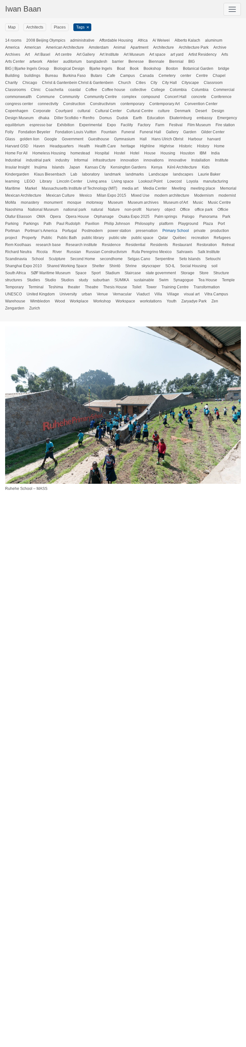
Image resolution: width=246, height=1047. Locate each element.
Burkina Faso (74, 75)
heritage (128, 146)
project (11, 237)
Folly (9, 132)
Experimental (90, 125)
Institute (221, 160)
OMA (41, 216)
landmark (112, 174)
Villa (158, 294)
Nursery (153, 209)
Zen (214, 301)
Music (198, 202)
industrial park (38, 160)
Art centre (63, 54)
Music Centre (219, 202)
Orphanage (104, 216)
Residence (111, 245)
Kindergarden (17, 174)
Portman (12, 230)
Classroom (213, 82)
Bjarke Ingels (100, 68)
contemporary (132, 104)
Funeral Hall (150, 132)
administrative (82, 40)
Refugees (222, 237)
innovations (154, 160)
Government (72, 139)
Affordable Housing (116, 40)
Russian (74, 252)
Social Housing (193, 266)
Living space (122, 181)
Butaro (96, 75)
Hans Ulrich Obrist (167, 139)
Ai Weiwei (161, 40)
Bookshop (152, 68)
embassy (204, 118)
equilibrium (15, 125)
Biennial (176, 61)
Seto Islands (190, 259)
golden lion (29, 139)
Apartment (139, 47)
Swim (163, 280)
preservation (147, 230)
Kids (205, 167)
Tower (151, 287)
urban (87, 294)
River (57, 252)
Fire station (225, 125)
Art (27, 54)
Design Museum (19, 118)
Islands (58, 167)
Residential (135, 245)
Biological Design (69, 68)
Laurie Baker (209, 174)
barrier (118, 61)
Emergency (227, 118)
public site (118, 237)
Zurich (34, 308)
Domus (105, 118)
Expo (111, 125)
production (219, 230)
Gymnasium (124, 139)
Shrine (131, 266)
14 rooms (13, 40)
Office (185, 209)
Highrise (167, 146)
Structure (221, 273)
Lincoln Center (69, 181)
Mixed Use (140, 195)
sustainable (144, 280)
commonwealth (18, 97)
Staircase (133, 273)
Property (29, 237)
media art (130, 188)
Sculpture (57, 259)
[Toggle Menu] (232, 9)
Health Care (105, 146)
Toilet (136, 287)
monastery (30, 202)
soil (214, 266)
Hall (143, 139)
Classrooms (15, 89)
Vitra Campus (216, 294)
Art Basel (42, 54)
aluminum (213, 40)
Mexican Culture (60, 195)
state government (161, 273)
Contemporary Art (164, 104)
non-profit (133, 209)
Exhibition (65, 125)
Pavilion (92, 223)
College (158, 89)
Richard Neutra (18, 252)
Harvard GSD (17, 146)
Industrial (13, 160)
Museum (115, 202)
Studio (50, 280)
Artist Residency (202, 54)
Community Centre (100, 97)
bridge (223, 68)
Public (46, 237)
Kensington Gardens (128, 167)
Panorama (208, 216)
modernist (227, 195)
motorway (94, 202)
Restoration (207, 245)
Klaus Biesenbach (50, 174)
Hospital (102, 153)
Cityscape (190, 82)
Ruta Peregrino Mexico (152, 252)
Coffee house (113, 89)
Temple (228, 280)
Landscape (158, 174)
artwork (35, 61)
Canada (147, 75)
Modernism (204, 195)
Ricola (42, 252)
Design (218, 111)
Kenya (156, 167)
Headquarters (62, 146)
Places (60, 27)
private (200, 230)
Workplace (79, 301)
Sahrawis (184, 252)
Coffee (91, 89)
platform (166, 223)
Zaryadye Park (194, 301)
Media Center (155, 188)
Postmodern (92, 230)
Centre (202, 75)
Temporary (14, 287)
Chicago (29, 82)
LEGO (29, 181)
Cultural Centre (140, 111)
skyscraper (151, 266)
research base (48, 245)
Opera (55, 216)
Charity (11, 82)
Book (134, 68)
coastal (74, 89)
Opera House (77, 216)
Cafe (111, 75)
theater (74, 287)
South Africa (15, 273)
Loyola (192, 181)
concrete (198, 97)
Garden (189, 132)
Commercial (223, 89)
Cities (141, 82)
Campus (127, 75)
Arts (224, 54)
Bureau (51, 75)
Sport (96, 273)
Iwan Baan (23, 8)
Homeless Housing (49, 153)
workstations (151, 301)
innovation (129, 160)
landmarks (135, 174)
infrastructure (104, 160)
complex (129, 97)
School (38, 259)
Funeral (128, 132)
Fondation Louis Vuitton (75, 132)
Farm (159, 125)
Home (219, 146)
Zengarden (14, 308)
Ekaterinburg (180, 118)
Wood (60, 301)
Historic (185, 146)
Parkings (31, 223)
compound (150, 97)
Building (12, 75)
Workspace (125, 301)
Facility (127, 125)
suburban (101, 280)
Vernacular (122, 294)
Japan (74, 167)
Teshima (55, 287)
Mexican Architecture (23, 195)
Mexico (85, 195)
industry (62, 160)
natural (97, 209)
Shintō (114, 266)
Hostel (119, 153)
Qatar (163, 237)
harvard (214, 139)
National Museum (43, 209)
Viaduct (143, 294)
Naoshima (14, 209)
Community (69, 97)
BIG (191, 61)
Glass (10, 139)
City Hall (169, 82)
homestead (80, 153)
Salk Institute (209, 252)
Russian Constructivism (106, 252)
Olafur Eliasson (18, 216)
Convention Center (200, 104)
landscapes (183, 174)
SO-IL (170, 266)
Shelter (98, 266)
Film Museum (199, 125)
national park (74, 209)
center (185, 75)
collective (138, 89)
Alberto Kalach (187, 40)
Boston (172, 68)
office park (204, 209)
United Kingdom (41, 294)
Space (80, 273)
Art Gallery (86, 54)
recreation (200, 237)
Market (31, 188)
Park (226, 216)
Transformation (206, 287)
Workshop (102, 301)
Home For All (16, 153)
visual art (192, 294)
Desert (201, 111)
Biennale (156, 61)
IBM (203, 153)
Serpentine (164, 259)
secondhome (111, 259)
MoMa (10, 202)
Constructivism (103, 104)
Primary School (175, 230)
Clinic (36, 89)
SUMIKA (121, 280)
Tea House (207, 280)
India (215, 153)
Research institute (81, 245)
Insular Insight (17, 167)
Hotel (134, 153)
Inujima (40, 167)
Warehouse (15, 301)
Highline (147, 146)
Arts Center (15, 61)
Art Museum (134, 54)
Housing (167, 153)
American (32, 47)
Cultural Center (108, 111)
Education (156, 118)
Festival (176, 125)
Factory (144, 125)
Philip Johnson (117, 223)
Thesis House (115, 287)
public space (142, 237)
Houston (187, 153)
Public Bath (67, 237)
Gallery (172, 132)
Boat (121, 68)
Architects (34, 27)
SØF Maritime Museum (50, 273)
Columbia (200, 89)
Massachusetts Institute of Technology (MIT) (79, 188)
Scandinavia (16, 259)
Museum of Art (175, 202)
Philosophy (144, 223)
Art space (157, 54)
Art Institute (109, 54)
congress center (19, 104)
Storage (187, 273)
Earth (137, 118)
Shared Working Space (67, 266)
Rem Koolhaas (18, 245)
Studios (67, 280)
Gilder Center (213, 132)
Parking (12, 223)
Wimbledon (40, 301)
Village (173, 294)
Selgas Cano (138, 259)
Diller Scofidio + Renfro (74, 118)
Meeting (179, 188)
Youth (171, 301)
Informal (81, 160)
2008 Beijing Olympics (45, 40)
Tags (80, 27)
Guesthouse (98, 139)
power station (119, 230)
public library (93, 237)
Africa (143, 40)
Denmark (183, 111)
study (83, 280)
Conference (221, 97)
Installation (200, 160)
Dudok (122, 118)
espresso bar (40, 125)
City (154, 82)
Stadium (112, 273)
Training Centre (175, 287)
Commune (46, 97)
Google (50, 139)
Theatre (91, 287)
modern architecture (171, 195)
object (170, 209)
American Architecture (65, 47)
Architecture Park (194, 47)
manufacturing (215, 181)
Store (204, 273)
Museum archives (143, 202)
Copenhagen (16, 111)
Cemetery (167, 75)
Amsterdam (99, 47)
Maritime (12, 188)
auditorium (72, 61)
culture (164, 111)
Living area (97, 181)
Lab (73, 174)
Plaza (208, 223)
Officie (222, 209)
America (12, 47)
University (68, 294)
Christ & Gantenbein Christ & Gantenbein (77, 82)
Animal (119, 47)
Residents (159, 245)
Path (48, 223)
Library (46, 181)
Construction (74, 104)
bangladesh (96, 61)
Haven (39, 146)
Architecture (163, 47)
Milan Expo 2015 (111, 195)
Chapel (219, 75)
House (150, 153)
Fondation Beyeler (34, 132)
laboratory (91, 174)
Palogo (188, 216)
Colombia (178, 89)
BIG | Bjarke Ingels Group (27, 68)
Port (221, 223)
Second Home (82, 259)
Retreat (228, 245)
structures (13, 280)
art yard (177, 54)
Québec (179, 237)
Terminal (36, 287)
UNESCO (13, 294)
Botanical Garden (198, 68)
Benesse (136, 61)
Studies (33, 280)
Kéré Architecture (182, 167)
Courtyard (64, 111)
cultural (84, 111)
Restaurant (182, 245)
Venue (102, 294)
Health (84, 146)
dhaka (43, 118)
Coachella (54, 89)
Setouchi (213, 259)
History (203, 146)
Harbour (195, 139)
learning (12, 181)
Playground (188, 223)
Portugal (69, 230)
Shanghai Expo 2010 (23, 266)
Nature (114, 209)
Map (12, 27)
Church (124, 82)
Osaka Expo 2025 (134, 216)
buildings (32, 75)
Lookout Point (150, 181)
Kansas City (95, 167)
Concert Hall (175, 97)
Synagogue (183, 280)
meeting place (203, 188)
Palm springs (165, 216)
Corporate (42, 111)
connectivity (48, 104)
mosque (74, 202)
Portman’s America (41, 230)
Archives (12, 54)
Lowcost (174, 181)
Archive (219, 47)
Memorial (228, 188)
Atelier (52, 61)
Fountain (109, 132)
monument (53, 202)
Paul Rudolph (68, 223)
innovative (177, 160)
